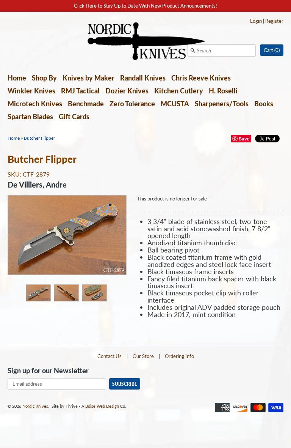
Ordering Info (179, 356)
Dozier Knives (127, 91)
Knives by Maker (88, 78)
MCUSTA (175, 103)
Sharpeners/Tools (222, 103)
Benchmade (86, 103)
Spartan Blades (30, 116)
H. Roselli (223, 91)
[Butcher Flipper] (38, 292)
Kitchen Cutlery (178, 91)
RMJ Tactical (80, 91)
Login (256, 21)
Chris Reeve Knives (201, 78)
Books (263, 103)
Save (244, 138)
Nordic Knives (35, 406)
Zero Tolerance (132, 103)
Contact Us (109, 356)
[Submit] (193, 50)
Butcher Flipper (39, 138)
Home (17, 78)
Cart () (272, 50)
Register (274, 21)
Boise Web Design (102, 406)
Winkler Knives (31, 91)
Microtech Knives (35, 103)
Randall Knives (143, 78)
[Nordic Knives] (145, 41)
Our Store (143, 356)
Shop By (44, 78)
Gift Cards (74, 116)
